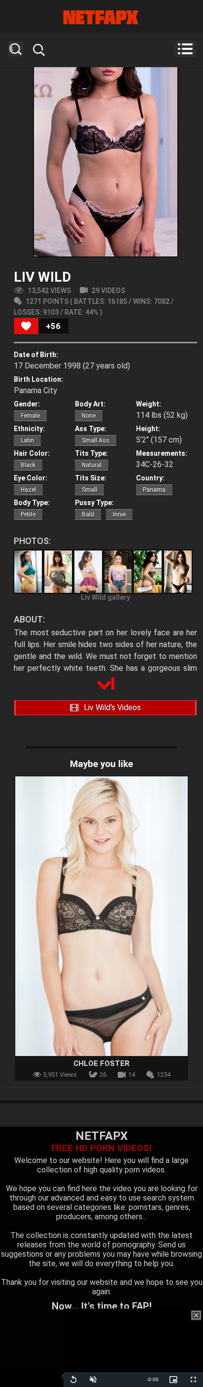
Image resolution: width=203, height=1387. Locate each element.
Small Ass (95, 440)
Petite (28, 514)
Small (89, 489)
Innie (119, 514)
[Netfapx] (101, 17)
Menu (185, 48)
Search (15, 49)
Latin (27, 440)
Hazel (28, 489)
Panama (154, 489)
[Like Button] (26, 326)
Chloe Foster (101, 1063)
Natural (92, 465)
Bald (88, 514)
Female (30, 415)
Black (28, 465)
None (89, 415)
